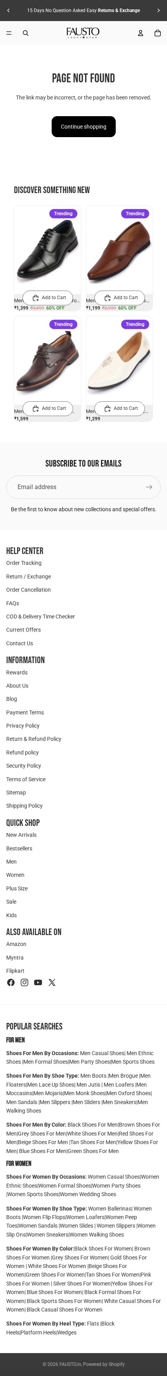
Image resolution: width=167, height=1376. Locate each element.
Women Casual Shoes (114, 1177)
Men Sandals (22, 1102)
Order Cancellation (28, 590)
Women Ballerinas (109, 1208)
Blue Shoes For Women (54, 1292)
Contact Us (19, 643)
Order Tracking (24, 563)
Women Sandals (39, 1226)
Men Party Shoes (89, 1062)
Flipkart (15, 971)
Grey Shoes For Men (42, 1133)
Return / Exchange (28, 576)
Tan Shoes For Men (93, 1142)
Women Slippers (116, 1226)
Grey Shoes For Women (80, 1257)
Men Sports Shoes (133, 1062)
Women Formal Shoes (64, 1186)
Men (11, 862)
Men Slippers (55, 1102)
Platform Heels (38, 1332)
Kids (11, 915)
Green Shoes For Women (55, 1274)
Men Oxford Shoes (128, 1093)
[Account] (140, 33)
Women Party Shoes (116, 1186)
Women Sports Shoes (33, 1194)
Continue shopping (83, 127)
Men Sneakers (119, 1102)
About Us (17, 686)
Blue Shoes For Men (42, 1151)
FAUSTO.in (70, 1364)
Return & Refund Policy (33, 739)
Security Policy (23, 766)
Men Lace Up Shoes (50, 1085)
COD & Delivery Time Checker (40, 616)
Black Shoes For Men (93, 1125)
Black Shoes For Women (103, 1248)
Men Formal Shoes (45, 1062)
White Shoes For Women (57, 1266)
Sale (11, 902)
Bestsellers (19, 848)
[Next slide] (158, 10)
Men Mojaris (48, 1093)
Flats (93, 1323)
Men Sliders (87, 1102)
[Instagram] (24, 982)
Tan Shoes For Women (112, 1274)
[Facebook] (11, 982)
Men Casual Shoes (102, 1053)
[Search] (25, 33)
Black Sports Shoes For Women (64, 1301)
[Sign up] (149, 487)
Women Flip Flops (44, 1217)
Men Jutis (89, 1085)
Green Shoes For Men (93, 1151)
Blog (11, 699)
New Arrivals (21, 835)
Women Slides (77, 1226)
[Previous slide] (8, 10)
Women (15, 875)
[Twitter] (52, 982)
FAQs (12, 603)
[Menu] (9, 33)
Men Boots (94, 1076)
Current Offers (23, 630)
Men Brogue (124, 1076)
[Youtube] (38, 982)
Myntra (15, 957)
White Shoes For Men (92, 1133)
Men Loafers (119, 1085)
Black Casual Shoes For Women (65, 1309)
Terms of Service (25, 779)
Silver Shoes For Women (82, 1283)
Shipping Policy (24, 806)
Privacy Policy (23, 726)
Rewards (17, 672)
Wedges (67, 1332)
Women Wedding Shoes (88, 1194)
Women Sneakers (47, 1234)
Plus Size (17, 888)
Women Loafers (85, 1217)
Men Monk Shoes (84, 1093)
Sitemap (16, 792)
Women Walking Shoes (97, 1234)
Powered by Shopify (104, 1364)
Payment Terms (25, 712)
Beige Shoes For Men (43, 1142)
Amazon (16, 944)
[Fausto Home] (83, 33)
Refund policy (22, 752)
